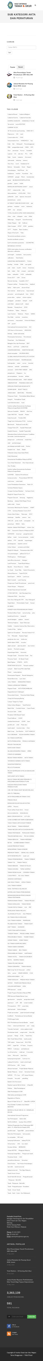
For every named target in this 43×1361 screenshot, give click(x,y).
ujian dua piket (21, 646)
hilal (18, 271)
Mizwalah (14, 636)
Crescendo (29, 1052)
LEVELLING (22, 193)
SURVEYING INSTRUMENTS (16, 261)
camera (24, 517)
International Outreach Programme (18, 1115)
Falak (9, 157)
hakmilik (20, 540)
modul (32, 537)
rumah (19, 989)
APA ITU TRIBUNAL (14, 793)
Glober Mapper (12, 223)
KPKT (9, 1045)
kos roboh (25, 1144)
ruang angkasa (17, 672)
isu (25, 373)
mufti (30, 301)
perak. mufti (18, 521)
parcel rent (31, 583)
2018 (25, 307)
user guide (28, 264)
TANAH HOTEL (12, 957)
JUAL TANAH (12, 682)
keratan (21, 376)
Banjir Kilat (11, 708)
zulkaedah (28, 274)
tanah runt (26, 856)
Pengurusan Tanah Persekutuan (17, 583)
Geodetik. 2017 (24, 281)
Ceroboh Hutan (20, 708)
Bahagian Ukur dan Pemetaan (16, 343)
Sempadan (17, 167)
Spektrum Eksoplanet (14, 632)
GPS (31, 147)
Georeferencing (27, 219)
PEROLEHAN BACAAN (15, 379)
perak (19, 200)
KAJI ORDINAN (12, 734)
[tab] (12, 67)
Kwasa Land (19, 1042)
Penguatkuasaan (28, 1177)
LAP (17, 1003)
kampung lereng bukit (14, 1058)
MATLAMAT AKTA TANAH (16, 776)
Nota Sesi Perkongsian (14, 1134)
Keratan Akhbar (12, 1147)
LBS (18, 1065)
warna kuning (26, 613)
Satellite (17, 517)
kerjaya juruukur (12, 478)
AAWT (32, 507)
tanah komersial (19, 1167)
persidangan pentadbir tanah (16, 446)
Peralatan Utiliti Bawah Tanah (16, 715)
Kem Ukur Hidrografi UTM (15, 600)
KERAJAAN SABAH (14, 976)
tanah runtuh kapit (25, 1062)
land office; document (14, 560)
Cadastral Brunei (12, 114)
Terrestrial (11, 124)
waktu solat (11, 504)
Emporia (29, 1045)
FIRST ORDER (28, 379)
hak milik (10, 1167)
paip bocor (11, 1003)
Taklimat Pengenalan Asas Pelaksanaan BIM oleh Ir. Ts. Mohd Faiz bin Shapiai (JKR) (20, 1126)
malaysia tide (16, 190)
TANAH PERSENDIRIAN (15, 859)
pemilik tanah (11, 1130)
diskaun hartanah (13, 1068)
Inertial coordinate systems (16, 239)
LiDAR (23, 721)
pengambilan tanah (17, 147)
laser (28, 721)
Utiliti (19, 711)
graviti (14, 324)
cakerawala (11, 160)
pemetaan (15, 150)
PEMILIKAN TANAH (28, 833)
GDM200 (10, 177)
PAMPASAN (26, 920)
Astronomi (28, 157)
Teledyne (20, 314)
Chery (9, 1026)
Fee (31, 655)
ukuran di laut (26, 287)
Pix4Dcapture (12, 557)
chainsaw (10, 366)
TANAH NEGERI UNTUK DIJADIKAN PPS (20, 829)
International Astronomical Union (17, 327)
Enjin (9, 144)
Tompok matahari (28, 665)
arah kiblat (11, 304)
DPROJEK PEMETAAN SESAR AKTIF (19, 386)
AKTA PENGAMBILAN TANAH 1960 (19, 796)
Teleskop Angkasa (13, 623)
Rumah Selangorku (27, 675)
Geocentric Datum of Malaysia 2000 (23, 530)
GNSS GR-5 (30, 131)
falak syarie (16, 287)
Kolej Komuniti (12, 418)
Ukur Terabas (11, 466)
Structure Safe (12, 711)
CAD (20, 1157)
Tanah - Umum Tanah (14, 1190)
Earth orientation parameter (16, 243)
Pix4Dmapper (22, 557)
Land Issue (26, 576)
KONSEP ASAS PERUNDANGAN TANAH (20, 609)
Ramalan (10, 307)
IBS (21, 1003)
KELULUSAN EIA (13, 813)
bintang (10, 333)
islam (13, 268)
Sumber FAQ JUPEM (25, 1122)
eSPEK (10, 806)
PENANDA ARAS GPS (25, 383)
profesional (19, 439)
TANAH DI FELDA (25, 866)
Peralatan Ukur (23, 284)
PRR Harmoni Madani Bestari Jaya (18, 996)
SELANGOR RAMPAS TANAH (17, 751)
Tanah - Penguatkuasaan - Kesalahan (18, 1186)
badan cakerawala (19, 333)
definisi (10, 540)
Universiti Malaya (30, 320)
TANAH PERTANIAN (14, 833)
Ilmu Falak (10, 317)
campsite (19, 999)
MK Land (20, 1137)
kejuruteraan (30, 291)
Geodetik (29, 150)
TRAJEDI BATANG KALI (15, 836)
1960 (21, 137)
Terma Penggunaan (16, 1355)
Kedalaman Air (25, 164)
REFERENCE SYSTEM (14, 246)
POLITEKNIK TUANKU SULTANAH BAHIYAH (18, 1106)
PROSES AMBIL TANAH (27, 933)
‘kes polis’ (17, 1078)
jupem (16, 183)
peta (33, 613)
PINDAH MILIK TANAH (27, 980)
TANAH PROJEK (29, 901)
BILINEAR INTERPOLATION (21, 180)
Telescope (24, 514)
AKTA (26, 662)
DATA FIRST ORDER (21, 370)
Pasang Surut (18, 307)
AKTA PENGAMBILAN (25, 688)
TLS (9, 636)
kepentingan (28, 540)
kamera (25, 160)
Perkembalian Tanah (22, 603)
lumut (31, 187)
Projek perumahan (13, 1012)
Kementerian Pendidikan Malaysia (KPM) (20, 459)
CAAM (20, 718)
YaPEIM (10, 1075)
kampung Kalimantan (14, 1140)
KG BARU (10, 606)
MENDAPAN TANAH (24, 682)
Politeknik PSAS (12, 596)
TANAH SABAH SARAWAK (16, 947)
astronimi (10, 294)
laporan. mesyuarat (25, 196)
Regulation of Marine (14, 1098)
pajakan (20, 619)
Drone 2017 (11, 277)
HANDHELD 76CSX (28, 121)
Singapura (19, 373)
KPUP (19, 226)
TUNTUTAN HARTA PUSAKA (17, 930)
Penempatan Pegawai (14, 675)
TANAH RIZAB (26, 904)
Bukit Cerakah (12, 580)
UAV (18, 277)
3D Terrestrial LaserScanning (16, 131)
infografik (30, 1085)
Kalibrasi (24, 223)
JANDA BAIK (12, 393)
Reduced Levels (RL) (22, 424)
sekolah (17, 366)
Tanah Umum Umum (14, 1173)
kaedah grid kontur (13, 616)
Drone (23, 277)
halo (9, 271)
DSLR (32, 294)
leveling (10, 264)
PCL (26, 154)
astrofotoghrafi (19, 294)
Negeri (29, 167)
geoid (9, 180)
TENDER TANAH (13, 933)
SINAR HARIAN (23, 973)
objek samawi (12, 646)
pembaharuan (25, 1049)
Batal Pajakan (11, 662)
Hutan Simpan (12, 586)
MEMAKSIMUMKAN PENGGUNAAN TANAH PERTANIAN (19, 896)
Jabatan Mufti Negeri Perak (23, 501)
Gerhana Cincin (29, 491)
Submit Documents (29, 570)
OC (22, 976)
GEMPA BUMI (12, 389)
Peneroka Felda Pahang (27, 695)
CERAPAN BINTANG (14, 350)
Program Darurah (13, 497)
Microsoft (16, 1055)
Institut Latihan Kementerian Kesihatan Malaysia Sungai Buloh (19, 470)
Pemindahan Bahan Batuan (27, 396)
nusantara (25, 317)
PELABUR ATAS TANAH (15, 924)
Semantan (25, 1160)
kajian (13, 271)
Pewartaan (11, 340)
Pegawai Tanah (12, 688)
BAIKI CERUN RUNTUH (15, 816)
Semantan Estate (30, 1072)
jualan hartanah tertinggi (27, 1012)
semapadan (27, 521)
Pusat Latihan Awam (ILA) (15, 810)
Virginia (15, 229)
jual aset (10, 1035)
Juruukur (23, 642)
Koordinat (25, 173)
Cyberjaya (16, 1049)
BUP (28, 343)
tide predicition (12, 193)
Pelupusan (21, 586)
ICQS (31, 973)
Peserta (16, 806)
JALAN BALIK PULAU (14, 914)
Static (18, 449)
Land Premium (12, 563)
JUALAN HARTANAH (14, 986)
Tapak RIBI (20, 1130)
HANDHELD (25, 140)
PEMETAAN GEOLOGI (15, 665)
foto (27, 294)
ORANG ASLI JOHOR (27, 852)
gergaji (17, 177)
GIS (17, 134)
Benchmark (11, 424)
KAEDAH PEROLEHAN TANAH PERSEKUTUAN (17, 786)
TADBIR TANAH (29, 937)
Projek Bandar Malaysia (26, 1068)
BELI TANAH (23, 950)
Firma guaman (12, 1006)
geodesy (30, 226)
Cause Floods (31, 708)
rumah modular (28, 1003)
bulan (9, 274)
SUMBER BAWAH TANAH (22, 843)
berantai (30, 363)
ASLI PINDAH (27, 914)
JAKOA (19, 576)
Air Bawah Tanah (23, 659)
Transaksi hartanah (13, 1029)
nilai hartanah (11, 1009)
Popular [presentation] (12, 67)
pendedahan (24, 366)
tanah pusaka (28, 1039)
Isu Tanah (10, 570)
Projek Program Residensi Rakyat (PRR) (19, 993)
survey (24, 363)
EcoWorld (10, 1016)
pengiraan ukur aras (13, 639)
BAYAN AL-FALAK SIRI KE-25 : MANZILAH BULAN (21, 1111)
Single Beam (11, 603)
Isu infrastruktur (12, 1052)
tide (23, 190)
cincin (23, 206)
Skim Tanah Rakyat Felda (15, 1039)
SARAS (33, 314)
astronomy (11, 320)
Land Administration (14, 402)
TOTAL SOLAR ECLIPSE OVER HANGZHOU (21, 213)
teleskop (18, 160)
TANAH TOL (11, 862)
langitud (32, 284)
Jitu (31, 173)
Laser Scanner (12, 314)
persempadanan (12, 376)
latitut (9, 287)
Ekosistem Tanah (23, 655)
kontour (29, 421)
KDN (24, 986)
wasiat (32, 1022)
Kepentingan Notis (13, 652)
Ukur (9, 150)
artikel (28, 970)
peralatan (18, 301)
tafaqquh (19, 216)
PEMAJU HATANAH (28, 741)
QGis (9, 973)
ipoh (16, 196)
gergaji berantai (28, 534)
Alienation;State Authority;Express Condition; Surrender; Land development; (21, 435)
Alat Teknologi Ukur (25, 593)
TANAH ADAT (28, 924)
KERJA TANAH (26, 882)
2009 (9, 210)
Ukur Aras (11, 164)
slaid (9, 443)
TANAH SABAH (12, 950)
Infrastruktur (11, 1144)
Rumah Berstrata (13, 679)
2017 (9, 190)
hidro (23, 524)
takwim (10, 649)
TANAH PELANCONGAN (15, 963)
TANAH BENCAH (13, 839)
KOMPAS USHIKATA (14, 121)
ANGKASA (28, 330)
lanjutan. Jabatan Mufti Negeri (16, 527)
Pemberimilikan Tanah (14, 613)
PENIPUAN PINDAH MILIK (22, 983)
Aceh (22, 402)
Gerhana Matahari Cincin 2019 (22, 511)
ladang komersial (12, 1170)
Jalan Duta (23, 1055)
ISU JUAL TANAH (23, 875)
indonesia (29, 206)
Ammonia (23, 652)
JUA (25, 907)
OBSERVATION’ (12, 383)
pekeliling (25, 1078)
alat (32, 203)
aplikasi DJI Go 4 (25, 553)
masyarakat (19, 320)
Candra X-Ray (12, 629)
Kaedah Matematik (25, 428)
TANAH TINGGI (22, 862)
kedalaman (11, 173)
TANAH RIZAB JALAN (14, 872)
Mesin (23, 177)
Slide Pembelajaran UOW (15, 1091)
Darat (23, 167)
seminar (17, 317)
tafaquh (25, 301)
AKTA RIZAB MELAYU (14, 856)
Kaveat (32, 603)
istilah (21, 183)
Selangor (24, 560)
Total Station (19, 258)
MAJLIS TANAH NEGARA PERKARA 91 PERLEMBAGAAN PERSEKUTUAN (20, 780)
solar (14, 216)
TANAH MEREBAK (26, 839)
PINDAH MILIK (12, 800)
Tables (17, 310)
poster (14, 973)
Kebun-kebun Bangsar (14, 705)
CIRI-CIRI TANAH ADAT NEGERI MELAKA (21, 790)
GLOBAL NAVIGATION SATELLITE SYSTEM (21, 356)
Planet (9, 672)
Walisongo (11, 219)
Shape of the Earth (13, 233)
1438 (22, 274)
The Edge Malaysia (24, 1170)
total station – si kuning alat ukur (19, 1271)
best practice (27, 254)
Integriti (10, 399)
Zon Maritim (19, 731)
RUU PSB (28, 1042)
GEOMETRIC (30, 243)
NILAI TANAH (12, 826)
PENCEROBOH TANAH (15, 937)
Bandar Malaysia (12, 1072)
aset (28, 1026)
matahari (16, 206)
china (9, 216)
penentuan (11, 524)
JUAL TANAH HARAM (14, 885)
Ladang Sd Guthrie (13, 1062)
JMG (30, 370)
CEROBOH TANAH (29, 872)
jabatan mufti (19, 304)
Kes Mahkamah (20, 340)
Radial (23, 449)
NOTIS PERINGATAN (14, 741)
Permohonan (27, 337)
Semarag (22, 497)
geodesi (10, 183)
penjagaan (10, 301)
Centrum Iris (26, 1058)
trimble (16, 264)
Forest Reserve (18, 567)
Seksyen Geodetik (13, 411)
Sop (31, 140)
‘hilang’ (16, 1035)
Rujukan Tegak (23, 636)
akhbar (27, 376)
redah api (22, 1052)
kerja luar (19, 534)
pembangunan (12, 544)
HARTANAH (28, 953)
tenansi (27, 619)
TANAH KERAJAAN (14, 904)
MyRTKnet (21, 170)
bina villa (31, 1032)
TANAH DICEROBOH (25, 957)
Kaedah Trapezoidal (25, 431)
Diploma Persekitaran (21, 474)
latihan (9, 537)
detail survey (21, 291)
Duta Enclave (11, 1163)
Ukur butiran (11, 291)
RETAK (10, 843)
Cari (9, 52)
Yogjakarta (30, 497)
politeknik (10, 196)
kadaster (20, 157)
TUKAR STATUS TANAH (15, 907)
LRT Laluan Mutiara (27, 1075)
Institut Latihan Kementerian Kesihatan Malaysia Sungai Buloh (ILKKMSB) (19, 407)
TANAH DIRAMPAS (14, 966)
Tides (22, 233)
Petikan (10, 1088)
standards (19, 254)
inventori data (21, 728)
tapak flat (16, 1045)
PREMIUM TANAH (13, 852)
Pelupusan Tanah (12, 396)
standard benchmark (14, 721)
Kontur (28, 446)
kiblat (30, 216)
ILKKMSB (10, 474)
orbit (17, 725)
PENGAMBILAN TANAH (15, 953)
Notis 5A (30, 484)
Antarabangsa (12, 170)
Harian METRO (12, 1150)
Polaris (27, 314)
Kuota (23, 1065)
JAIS (18, 1144)
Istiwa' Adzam (12, 547)
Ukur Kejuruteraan (28, 463)
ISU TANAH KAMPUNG (15, 738)
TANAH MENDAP (23, 826)
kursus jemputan (23, 537)
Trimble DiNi (22, 418)
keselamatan (30, 177)
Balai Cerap (11, 731)
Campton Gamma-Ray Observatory (24, 626)
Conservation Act (13, 137)
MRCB (9, 1049)
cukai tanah (19, 481)
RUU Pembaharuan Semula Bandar (18, 1022)
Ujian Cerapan (12, 226)
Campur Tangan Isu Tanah (15, 701)
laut (29, 517)
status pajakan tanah (26, 1029)
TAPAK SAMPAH (25, 869)
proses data (11, 297)
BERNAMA (22, 1147)
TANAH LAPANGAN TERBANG (17, 685)
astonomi (10, 370)
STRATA (19, 662)
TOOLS (29, 261)
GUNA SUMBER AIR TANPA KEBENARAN (20, 820)
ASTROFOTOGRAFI (14, 360)
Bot (13, 144)
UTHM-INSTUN (12, 593)
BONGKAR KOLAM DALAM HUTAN (19, 803)
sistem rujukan (27, 297)
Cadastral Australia (25, 117)
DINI (21, 264)
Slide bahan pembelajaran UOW (17, 1095)
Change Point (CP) (13, 428)
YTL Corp (17, 1075)
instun (24, 268)
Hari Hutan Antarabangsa (24, 1163)
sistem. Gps (30, 527)
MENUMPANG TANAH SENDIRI (17, 849)
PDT (19, 1006)
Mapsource (11, 134)
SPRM (29, 751)
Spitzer (20, 629)
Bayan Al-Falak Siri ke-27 (15, 1101)
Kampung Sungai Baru (14, 1153)
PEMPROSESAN (26, 360)
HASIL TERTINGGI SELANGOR (17, 889)
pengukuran (11, 373)
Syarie (14, 157)
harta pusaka (26, 1134)
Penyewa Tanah (12, 659)
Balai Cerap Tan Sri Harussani (16, 970)
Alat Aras (29, 411)
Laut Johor (22, 679)
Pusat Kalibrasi (12, 718)
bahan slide (23, 1119)
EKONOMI (21, 927)
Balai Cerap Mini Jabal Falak (22, 669)
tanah (15, 537)
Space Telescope (25, 623)
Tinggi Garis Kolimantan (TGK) (16, 421)
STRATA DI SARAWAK (14, 754)
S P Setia (23, 1045)
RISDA (18, 524)
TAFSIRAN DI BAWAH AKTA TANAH (19, 761)
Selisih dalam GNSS (13, 642)
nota (25, 216)
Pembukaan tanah (13, 1032)
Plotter (27, 414)
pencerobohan (29, 1130)
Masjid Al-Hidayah (13, 550)
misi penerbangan (13, 553)
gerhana (10, 206)
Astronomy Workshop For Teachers (18, 507)
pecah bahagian (12, 619)
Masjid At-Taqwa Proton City (16, 494)
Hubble (10, 626)
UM (9, 324)
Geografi (18, 219)
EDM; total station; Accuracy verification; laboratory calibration (20, 250)
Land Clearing (22, 580)
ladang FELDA (26, 1140)
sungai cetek (23, 1032)
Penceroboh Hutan (13, 695)
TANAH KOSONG (13, 869)
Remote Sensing (12, 281)
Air (27, 170)
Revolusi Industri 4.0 (28, 632)
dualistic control (22, 544)
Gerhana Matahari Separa (15, 488)
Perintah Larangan (19, 649)
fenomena (31, 268)
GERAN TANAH (12, 940)
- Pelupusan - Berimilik (14, 1180)
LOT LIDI (27, 816)
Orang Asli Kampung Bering (16, 698)
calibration (11, 258)
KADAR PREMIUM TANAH (16, 846)
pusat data (25, 1006)
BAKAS (22, 411)
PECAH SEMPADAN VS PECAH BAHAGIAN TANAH (21, 772)
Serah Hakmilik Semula (14, 1177)
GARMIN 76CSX (13, 127)
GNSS (27, 147)
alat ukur (20, 154)
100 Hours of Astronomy (15, 330)
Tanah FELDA (23, 573)
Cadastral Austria (13, 117)
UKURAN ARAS (24, 353)
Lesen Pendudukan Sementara (16, 484)
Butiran (10, 167)
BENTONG (21, 393)
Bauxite (10, 567)
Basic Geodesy (23, 229)
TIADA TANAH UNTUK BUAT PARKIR (19, 823)
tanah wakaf (11, 728)
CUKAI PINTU (12, 875)
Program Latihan (12, 284)
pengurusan (11, 439)
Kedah (26, 567)
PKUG (9, 347)
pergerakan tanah (29, 999)
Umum (27, 810)
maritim (18, 173)
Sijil (19, 223)
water (18, 363)
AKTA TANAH (28, 757)
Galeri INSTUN (12, 414)
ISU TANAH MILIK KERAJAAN (17, 917)
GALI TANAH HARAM (14, 920)
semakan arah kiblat (23, 547)
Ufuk (28, 728)
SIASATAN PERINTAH (14, 764)
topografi (23, 616)
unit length (11, 254)
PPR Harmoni (12, 989)
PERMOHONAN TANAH (15, 901)
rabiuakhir (15, 274)
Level (17, 164)
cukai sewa (11, 481)
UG (15, 154)
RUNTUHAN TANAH (14, 748)
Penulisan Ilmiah (12, 1157)
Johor (9, 1055)
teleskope (10, 517)
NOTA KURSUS (12, 1122)
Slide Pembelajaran (19, 1088)
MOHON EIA (24, 813)
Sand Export (11, 576)
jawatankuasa (11, 200)
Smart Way (18, 570)
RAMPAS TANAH (19, 960)
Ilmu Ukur (22, 596)
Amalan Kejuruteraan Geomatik (17, 590)
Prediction (11, 310)
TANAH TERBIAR (29, 859)
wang (32, 1026)
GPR (31, 154)
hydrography (11, 363)
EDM (24, 226)
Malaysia (23, 310)
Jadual (27, 304)
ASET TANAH (12, 927)
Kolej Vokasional (12, 456)
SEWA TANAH (23, 940)
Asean (18, 504)
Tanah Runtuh (27, 705)
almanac (19, 210)
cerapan (23, 271)
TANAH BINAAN (13, 866)
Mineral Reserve (12, 573)
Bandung (10, 501)
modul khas (28, 439)
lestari (21, 1072)
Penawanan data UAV (26, 550)
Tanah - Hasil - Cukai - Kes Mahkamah (19, 1193)
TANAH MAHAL (26, 966)
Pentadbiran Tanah (19, 399)
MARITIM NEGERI (27, 350)
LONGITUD (24, 347)
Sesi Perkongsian (13, 1119)
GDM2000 (11, 534)
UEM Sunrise (11, 1065)
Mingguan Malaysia (24, 1150)
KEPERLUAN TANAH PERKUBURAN (19, 892)
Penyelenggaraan (29, 144)
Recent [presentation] (20, 67)
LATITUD (16, 347)
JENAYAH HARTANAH (15, 879)
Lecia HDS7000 (20, 124)
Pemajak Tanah (12, 655)
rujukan (18, 297)
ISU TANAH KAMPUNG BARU (17, 943)
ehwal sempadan (12, 353)
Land (21, 134)
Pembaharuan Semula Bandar (23, 1016)
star (14, 210)
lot (33, 521)
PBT (30, 907)
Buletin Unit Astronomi (14, 1082)
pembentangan (16, 443)
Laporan (10, 154)
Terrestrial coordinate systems (17, 236)
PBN (9, 147)
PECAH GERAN (29, 836)
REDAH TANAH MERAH (15, 757)
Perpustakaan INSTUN (26, 478)
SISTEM (10, 983)
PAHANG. (29, 393)
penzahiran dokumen (14, 1160)
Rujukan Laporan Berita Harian (16, 1085)
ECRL (22, 1035)
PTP (15, 540)
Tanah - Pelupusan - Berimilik (16, 1183)
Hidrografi (19, 144)
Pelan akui (24, 725)
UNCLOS (10, 521)
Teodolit (20, 414)
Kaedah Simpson (12, 431)
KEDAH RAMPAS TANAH (27, 734)
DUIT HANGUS (30, 731)
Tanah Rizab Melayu (24, 563)
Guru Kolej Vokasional (14, 463)
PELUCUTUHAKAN (14, 767)
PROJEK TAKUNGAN (14, 744)
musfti (19, 268)
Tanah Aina (28, 1035)
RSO (9, 530)
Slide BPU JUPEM (29, 1101)
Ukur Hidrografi (30, 600)
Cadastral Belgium (24, 114)
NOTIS (10, 960)
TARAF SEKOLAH (13, 980)
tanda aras (24, 639)
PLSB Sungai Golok (13, 1019)
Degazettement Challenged (16, 692)
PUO (29, 193)
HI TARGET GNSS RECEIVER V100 (18, 203)
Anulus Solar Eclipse (13, 514)
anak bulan (31, 271)
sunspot (10, 669)
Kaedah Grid (11, 449)
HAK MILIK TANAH (14, 882)
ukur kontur (31, 646)
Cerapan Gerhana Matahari (15, 491)
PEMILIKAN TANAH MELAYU (17, 910)
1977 (9, 229)
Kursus (22, 150)
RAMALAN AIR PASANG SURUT (17, 187)
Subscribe (31, 1316)
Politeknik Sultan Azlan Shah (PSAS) (18, 453)
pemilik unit (11, 725)
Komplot (10, 1078)
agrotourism (11, 999)
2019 (30, 514)
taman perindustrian (19, 1026)
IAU (30, 327)
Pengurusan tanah (27, 1153)
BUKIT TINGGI (22, 389)
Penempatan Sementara (15, 337)
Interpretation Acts (13, 140)
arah (9, 268)
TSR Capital (11, 1042)
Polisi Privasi (28, 1355)
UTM (9, 511)
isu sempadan (12, 1137)
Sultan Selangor (21, 1009)
